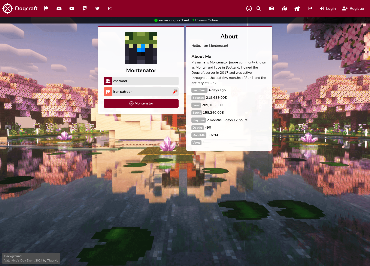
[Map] (284, 8)
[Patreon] (46, 8)
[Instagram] (110, 8)
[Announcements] (271, 8)
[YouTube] (71, 8)
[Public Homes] (297, 8)
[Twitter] (97, 8)
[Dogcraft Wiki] (249, 8)
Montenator (144, 103)
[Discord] (59, 8)
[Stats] (310, 8)
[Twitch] (84, 8)
